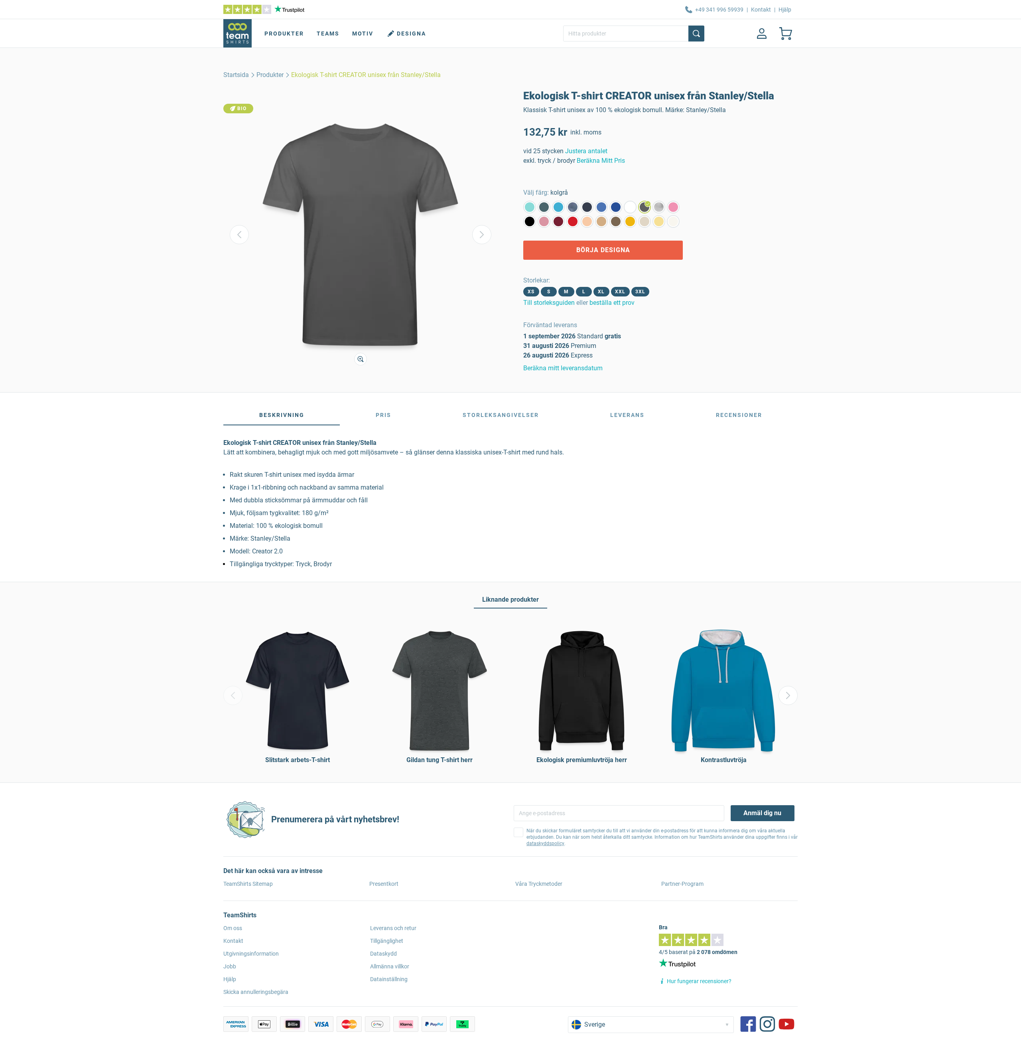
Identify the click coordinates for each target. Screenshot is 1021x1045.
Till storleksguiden (549, 302)
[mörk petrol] (544, 207)
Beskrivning (281, 415)
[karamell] (601, 221)
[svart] (529, 221)
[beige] (644, 221)
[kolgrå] (644, 207)
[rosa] (673, 207)
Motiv (362, 33)
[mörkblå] (615, 207)
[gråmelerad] (658, 207)
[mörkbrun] (615, 221)
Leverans (627, 415)
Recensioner (739, 415)
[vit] (630, 207)
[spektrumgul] (630, 221)
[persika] (587, 221)
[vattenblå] (558, 207)
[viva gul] (658, 221)
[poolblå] (529, 207)
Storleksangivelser (501, 415)
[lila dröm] (544, 221)
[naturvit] (673, 221)
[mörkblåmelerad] (572, 207)
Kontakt (761, 9)
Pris (383, 415)
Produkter (284, 33)
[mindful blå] (601, 207)
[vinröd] (558, 221)
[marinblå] (587, 207)
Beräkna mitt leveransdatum (563, 368)
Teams (328, 33)
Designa (411, 33)
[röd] (572, 221)
